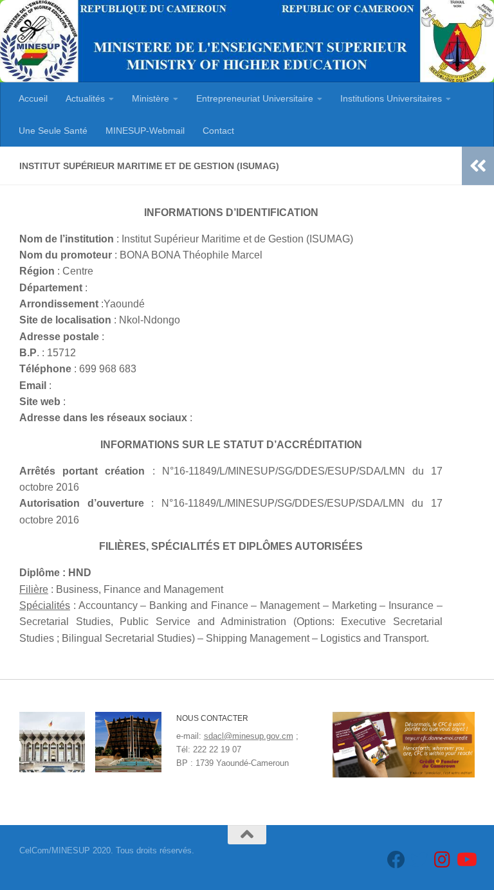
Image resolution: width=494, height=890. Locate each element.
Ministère (150, 98)
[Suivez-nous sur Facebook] (396, 860)
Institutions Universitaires (391, 98)
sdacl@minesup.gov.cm (248, 736)
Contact (218, 130)
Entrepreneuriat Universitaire (254, 98)
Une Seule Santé (53, 130)
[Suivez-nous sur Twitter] (419, 860)
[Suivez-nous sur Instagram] (443, 860)
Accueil (33, 98)
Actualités (85, 98)
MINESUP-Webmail (145, 130)
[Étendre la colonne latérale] (478, 166)
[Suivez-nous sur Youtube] (466, 860)
